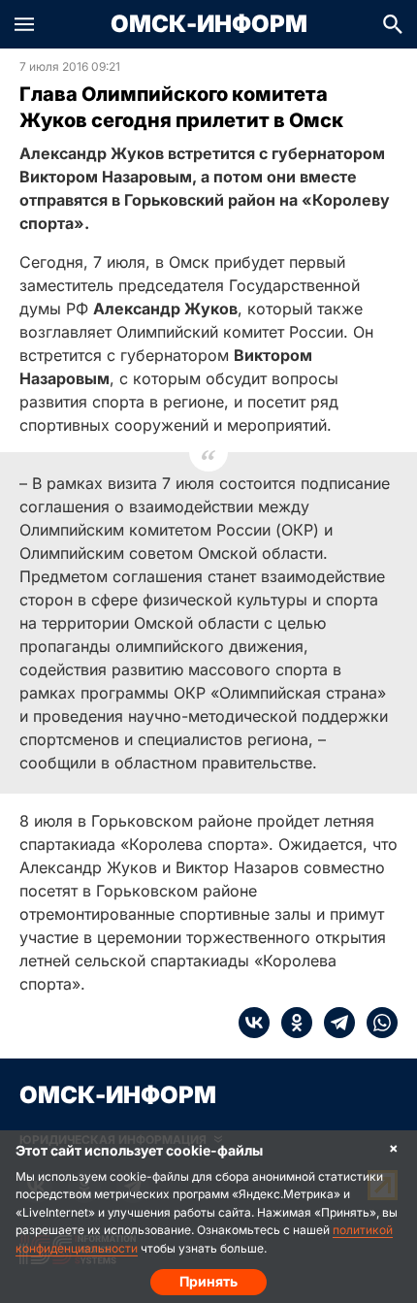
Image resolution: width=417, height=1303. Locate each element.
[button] (24, 24)
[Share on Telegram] (333, 1022)
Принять (208, 1281)
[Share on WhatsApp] (376, 1022)
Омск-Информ (209, 24)
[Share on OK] (291, 1022)
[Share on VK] (254, 1022)
